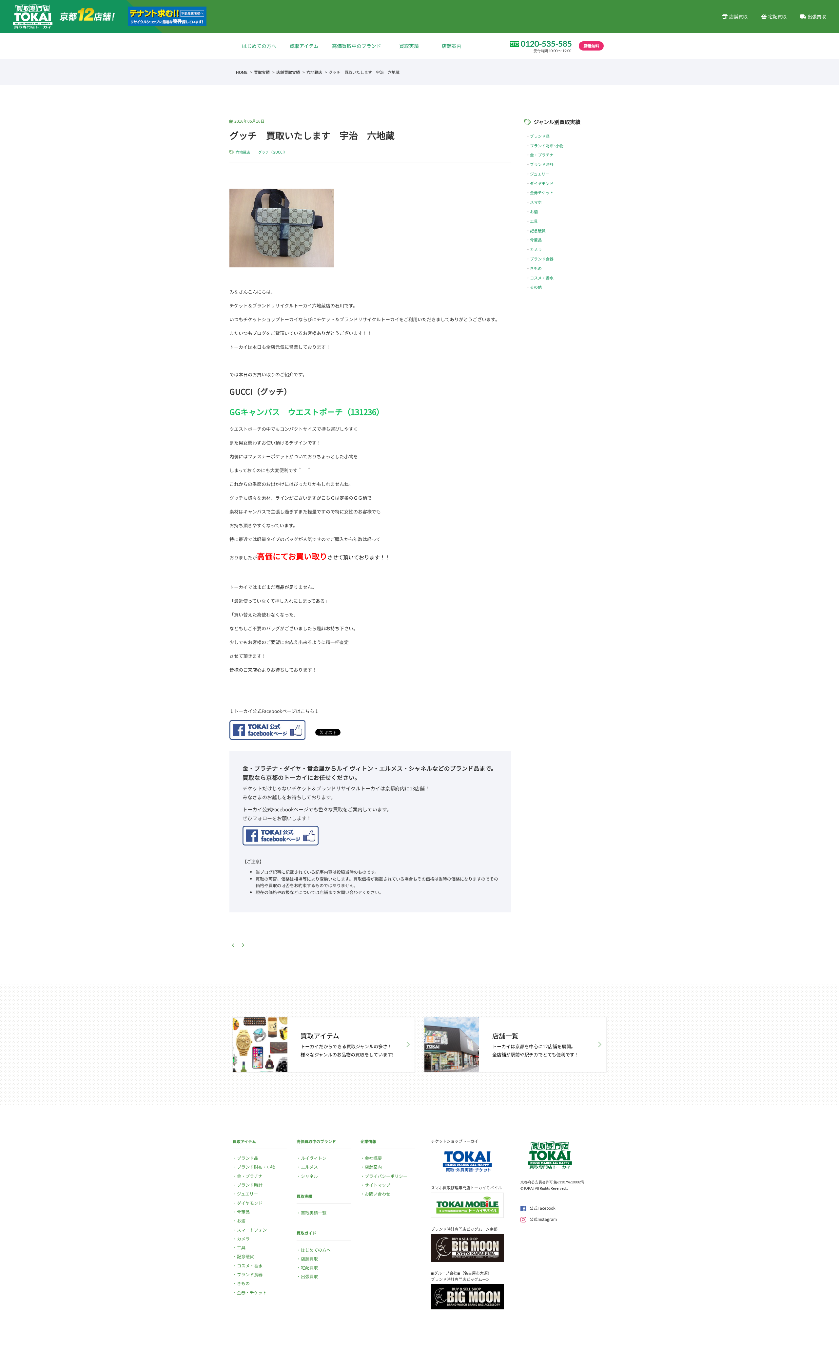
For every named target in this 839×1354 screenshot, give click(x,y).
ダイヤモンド (542, 183)
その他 (536, 287)
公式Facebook (543, 1208)
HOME (241, 72)
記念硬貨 (538, 230)
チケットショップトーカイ (454, 1141)
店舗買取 (738, 16)
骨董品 (536, 239)
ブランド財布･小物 (546, 145)
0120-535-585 (546, 43)
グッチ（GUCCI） (272, 152)
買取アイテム (304, 45)
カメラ (536, 249)
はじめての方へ (259, 45)
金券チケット (542, 192)
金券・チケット (252, 1292)
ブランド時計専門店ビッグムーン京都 (464, 1229)
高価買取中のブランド (356, 45)
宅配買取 (777, 16)
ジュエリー (539, 174)
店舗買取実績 (288, 72)
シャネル (309, 1176)
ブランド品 (540, 136)
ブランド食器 (542, 258)
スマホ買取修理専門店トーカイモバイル (466, 1187)
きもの (536, 268)
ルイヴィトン (313, 1158)
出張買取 (817, 16)
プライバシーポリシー (386, 1176)
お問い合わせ (377, 1194)
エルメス (309, 1167)
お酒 (534, 211)
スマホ (536, 202)
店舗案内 (451, 45)
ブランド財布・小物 (256, 1167)
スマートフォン (252, 1230)
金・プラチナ (542, 154)
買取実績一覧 (313, 1213)
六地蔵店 (314, 72)
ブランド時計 (542, 164)
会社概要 (373, 1158)
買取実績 (409, 45)
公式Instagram (543, 1219)
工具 (534, 221)
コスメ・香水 (542, 278)
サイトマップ (377, 1185)
